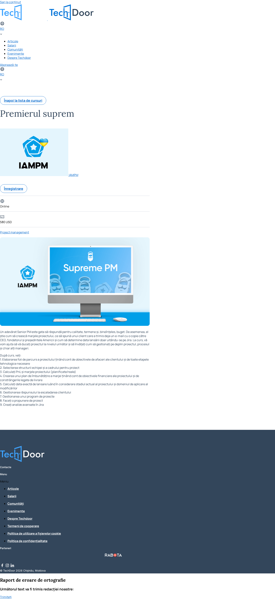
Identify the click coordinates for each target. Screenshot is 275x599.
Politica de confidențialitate (27, 541)
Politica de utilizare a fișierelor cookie (34, 533)
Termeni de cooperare (23, 526)
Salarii (11, 45)
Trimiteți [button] (6, 597)
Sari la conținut (10, 2)
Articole (12, 41)
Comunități (15, 49)
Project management (14, 232)
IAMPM (73, 175)
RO (2, 29)
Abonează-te (9, 65)
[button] (113, 481)
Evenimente (15, 54)
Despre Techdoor (19, 58)
